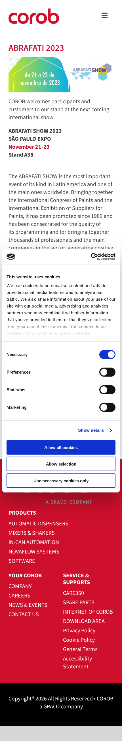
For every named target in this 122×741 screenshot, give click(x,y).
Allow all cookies (61, 447)
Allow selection (61, 464)
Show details (91, 430)
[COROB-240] (34, 11)
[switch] (107, 371)
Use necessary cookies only (61, 480)
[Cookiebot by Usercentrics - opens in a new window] (90, 256)
